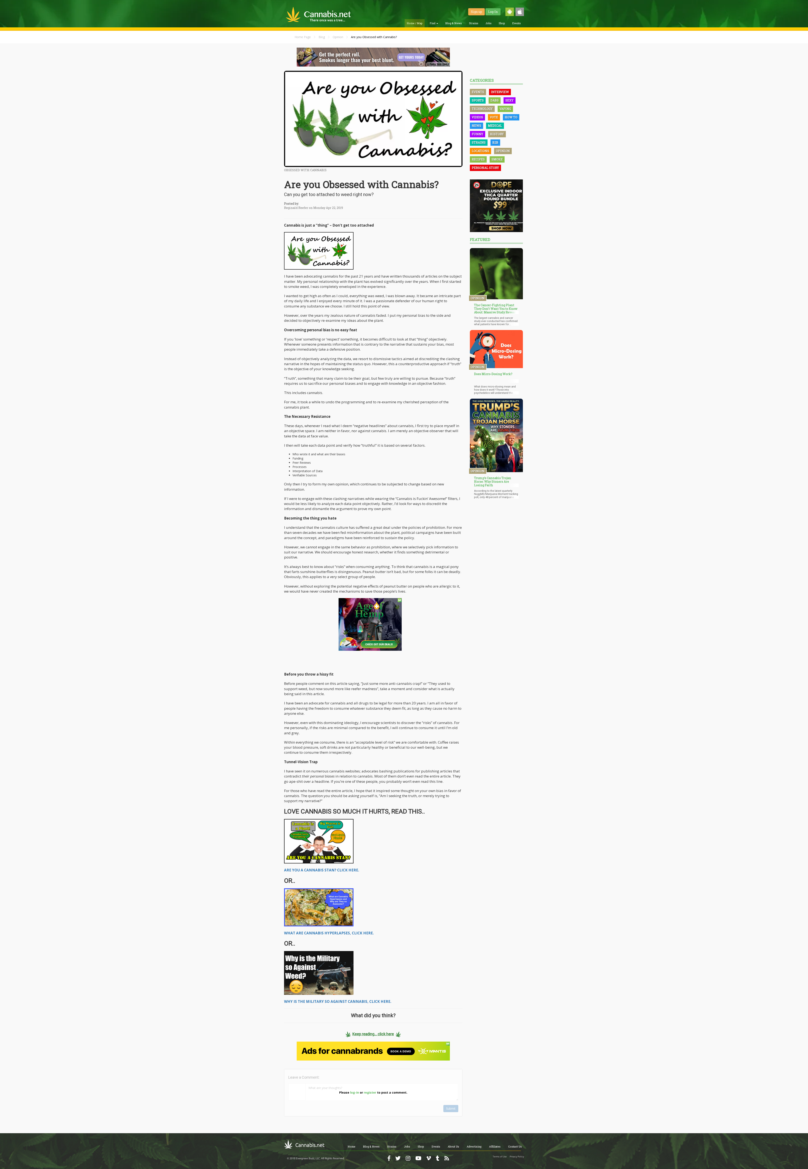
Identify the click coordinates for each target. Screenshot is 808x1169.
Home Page (303, 37)
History (497, 134)
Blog (322, 37)
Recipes (478, 159)
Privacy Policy (517, 1156)
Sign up (476, 12)
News (476, 126)
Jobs (488, 23)
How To (511, 117)
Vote (494, 117)
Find (433, 23)
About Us (453, 1146)
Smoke (497, 159)
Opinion (338, 37)
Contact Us (515, 1146)
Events (516, 23)
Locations (480, 151)
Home (351, 1146)
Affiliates (495, 1146)
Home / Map (415, 23)
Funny (477, 134)
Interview (500, 92)
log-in (354, 1092)
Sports (478, 100)
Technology (482, 109)
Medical (495, 126)
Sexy (509, 100)
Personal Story (485, 168)
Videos (477, 117)
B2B (495, 142)
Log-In (493, 12)
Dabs (494, 100)
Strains (473, 23)
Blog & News (453, 23)
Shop (502, 23)
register (370, 1092)
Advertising (474, 1146)
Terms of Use (500, 1156)
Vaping (505, 109)
